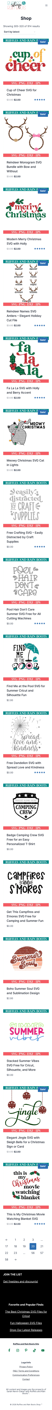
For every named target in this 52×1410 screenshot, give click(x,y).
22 (6, 1253)
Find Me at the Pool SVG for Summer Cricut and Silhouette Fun (26, 690)
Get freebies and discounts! (20, 1281)
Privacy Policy (26, 1366)
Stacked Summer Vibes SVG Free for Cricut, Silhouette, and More (23, 1065)
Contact (26, 1379)
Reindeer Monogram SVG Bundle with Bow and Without (24, 167)
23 (15, 1253)
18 (15, 1246)
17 (6, 1246)
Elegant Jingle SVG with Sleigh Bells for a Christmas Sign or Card (26, 1142)
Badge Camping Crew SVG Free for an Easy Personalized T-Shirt (25, 839)
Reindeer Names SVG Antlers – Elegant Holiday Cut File (24, 316)
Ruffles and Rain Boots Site (26, 1344)
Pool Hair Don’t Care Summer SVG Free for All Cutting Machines (24, 614)
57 (41, 1253)
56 (33, 1253)
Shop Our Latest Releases (26, 1330)
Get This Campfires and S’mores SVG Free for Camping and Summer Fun (25, 916)
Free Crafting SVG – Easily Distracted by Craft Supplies (25, 537)
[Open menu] (46, 5)
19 (24, 1246)
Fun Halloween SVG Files (26, 1323)
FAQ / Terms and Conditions (26, 1371)
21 (41, 1246)
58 (6, 1259)
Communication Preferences (26, 1375)
